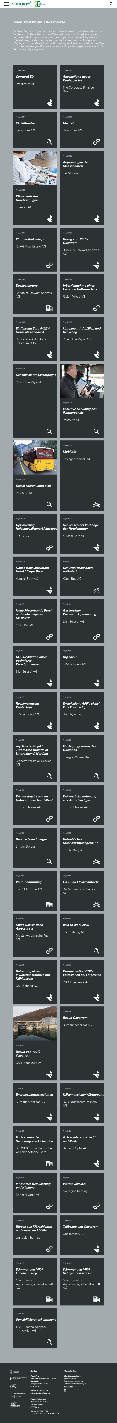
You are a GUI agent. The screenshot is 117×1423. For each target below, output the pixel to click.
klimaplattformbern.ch (40, 1393)
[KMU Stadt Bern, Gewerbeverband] (15, 1404)
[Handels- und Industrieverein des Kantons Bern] (18, 1378)
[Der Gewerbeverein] (18, 1395)
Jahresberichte (70, 1378)
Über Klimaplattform (72, 1376)
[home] (22, 3)
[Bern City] (13, 1386)
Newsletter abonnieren (73, 1381)
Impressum (68, 1386)
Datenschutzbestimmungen (75, 1383)
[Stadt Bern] (14, 1372)
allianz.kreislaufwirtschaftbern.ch (44, 1414)
